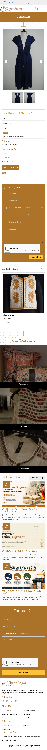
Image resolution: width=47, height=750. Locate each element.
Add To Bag (9, 167)
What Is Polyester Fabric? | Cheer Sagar (19, 551)
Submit (22, 673)
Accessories (6, 729)
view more (4, 346)
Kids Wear (27, 725)
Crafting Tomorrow (30, 711)
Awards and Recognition (10, 714)
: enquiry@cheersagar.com (14, 2)
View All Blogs (37, 478)
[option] (23, 59)
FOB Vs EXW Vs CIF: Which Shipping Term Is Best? (21, 592)
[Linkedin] (7, 701)
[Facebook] (3, 701)
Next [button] (41, 61)
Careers (4, 718)
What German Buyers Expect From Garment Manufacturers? (22, 510)
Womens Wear (7, 725)
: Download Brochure (33, 2)
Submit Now (36, 257)
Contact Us (27, 718)
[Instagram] (15, 701)
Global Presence (29, 714)
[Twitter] (11, 701)
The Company (6, 711)
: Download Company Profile (29, 3)
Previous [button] (6, 61)
